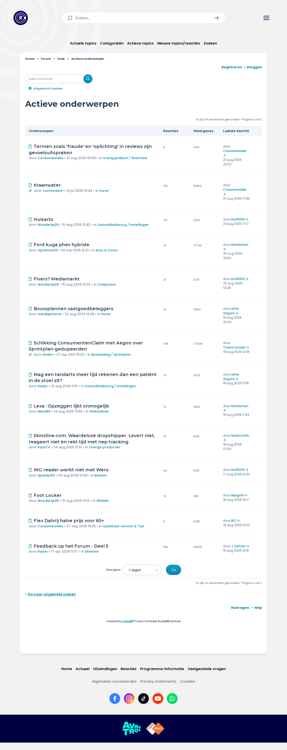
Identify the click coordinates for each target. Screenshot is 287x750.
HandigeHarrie (49, 314)
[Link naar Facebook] (114, 698)
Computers (106, 284)
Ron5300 (238, 219)
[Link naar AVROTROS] (131, 729)
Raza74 (44, 447)
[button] (216, 18)
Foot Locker (48, 495)
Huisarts (43, 219)
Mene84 (44, 411)
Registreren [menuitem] (232, 67)
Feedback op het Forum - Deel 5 (71, 546)
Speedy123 (46, 475)
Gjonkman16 (48, 250)
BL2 (233, 521)
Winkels (102, 500)
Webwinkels (99, 411)
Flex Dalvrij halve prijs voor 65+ (69, 520)
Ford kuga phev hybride (61, 244)
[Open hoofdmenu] (266, 18)
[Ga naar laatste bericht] (225, 155)
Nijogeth (237, 495)
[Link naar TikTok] (143, 698)
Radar (48, 354)
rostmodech (53, 190)
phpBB (128, 621)
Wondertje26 (48, 224)
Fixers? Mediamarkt (57, 279)
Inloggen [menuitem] (254, 67)
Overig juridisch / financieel (125, 158)
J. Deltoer (238, 546)
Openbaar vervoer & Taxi (123, 526)
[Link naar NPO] (155, 728)
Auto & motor (107, 250)
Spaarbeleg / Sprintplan (110, 354)
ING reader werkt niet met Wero (71, 469)
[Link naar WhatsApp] (172, 698)
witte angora (231, 311)
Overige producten (104, 447)
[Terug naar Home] (20, 18)
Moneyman (239, 245)
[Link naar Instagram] (129, 698)
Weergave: (114, 570)
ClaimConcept (234, 347)
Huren (104, 190)
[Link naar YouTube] (157, 698)
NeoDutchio (240, 436)
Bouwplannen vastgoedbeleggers (73, 308)
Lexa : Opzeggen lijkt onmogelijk (71, 406)
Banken (101, 475)
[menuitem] (240, 607)
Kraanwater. (48, 185)
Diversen (92, 551)
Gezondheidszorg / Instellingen (123, 224)
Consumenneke (50, 158)
